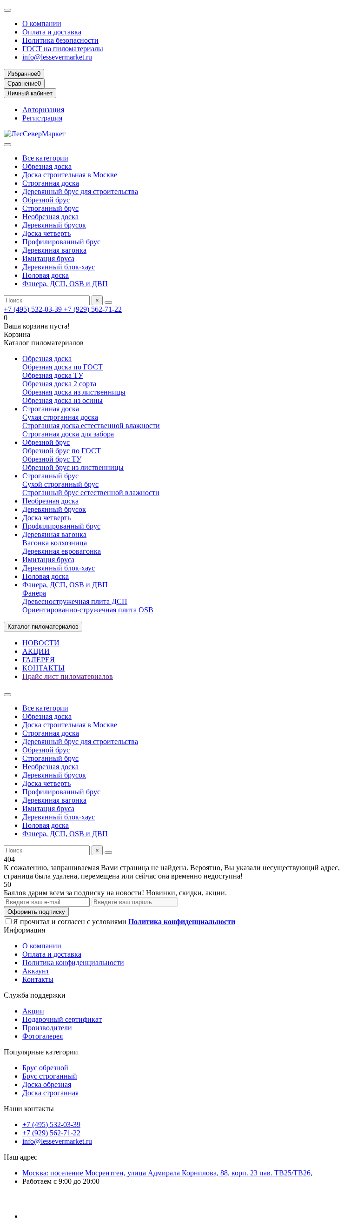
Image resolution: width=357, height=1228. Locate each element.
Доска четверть (46, 233)
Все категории (45, 158)
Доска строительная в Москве (69, 175)
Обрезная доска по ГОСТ (62, 367)
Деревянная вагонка (54, 250)
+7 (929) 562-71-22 (93, 309)
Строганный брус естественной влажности (90, 493)
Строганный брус (50, 208)
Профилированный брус (61, 242)
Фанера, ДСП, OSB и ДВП (65, 284)
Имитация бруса (48, 258)
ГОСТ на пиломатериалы (62, 49)
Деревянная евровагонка (61, 551)
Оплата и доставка (51, 32)
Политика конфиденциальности (73, 962)
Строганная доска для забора (68, 434)
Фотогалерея (42, 1036)
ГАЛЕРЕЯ (38, 660)
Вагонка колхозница (54, 543)
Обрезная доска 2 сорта (59, 384)
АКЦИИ (36, 651)
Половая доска (45, 275)
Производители (47, 1028)
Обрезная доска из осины (62, 400)
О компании (41, 23)
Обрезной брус (46, 200)
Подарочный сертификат (62, 1019)
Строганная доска (50, 183)
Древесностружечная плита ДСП (74, 601)
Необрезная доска (50, 217)
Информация (24, 930)
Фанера (34, 593)
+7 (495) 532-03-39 (34, 309)
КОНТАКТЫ (43, 668)
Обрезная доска (47, 166)
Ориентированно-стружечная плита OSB (87, 610)
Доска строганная (50, 1093)
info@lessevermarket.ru (57, 57)
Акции (33, 1011)
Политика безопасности (60, 40)
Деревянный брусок (54, 225)
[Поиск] (108, 302)
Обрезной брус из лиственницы (73, 467)
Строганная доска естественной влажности (91, 425)
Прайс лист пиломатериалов (67, 676)
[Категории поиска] (7, 144)
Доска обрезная (46, 1084)
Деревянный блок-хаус (58, 267)
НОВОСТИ (41, 643)
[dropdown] (7, 10)
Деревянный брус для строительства (80, 191)
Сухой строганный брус (60, 484)
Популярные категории (41, 1052)
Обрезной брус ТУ (51, 459)
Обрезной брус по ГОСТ (61, 451)
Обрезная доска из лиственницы (74, 392)
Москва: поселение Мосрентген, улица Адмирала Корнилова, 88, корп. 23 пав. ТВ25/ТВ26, (167, 1173)
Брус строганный (49, 1076)
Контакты (37, 979)
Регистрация (42, 118)
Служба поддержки (35, 995)
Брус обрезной (45, 1068)
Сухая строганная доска (60, 417)
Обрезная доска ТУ (52, 375)
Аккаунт (35, 971)
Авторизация (43, 110)
